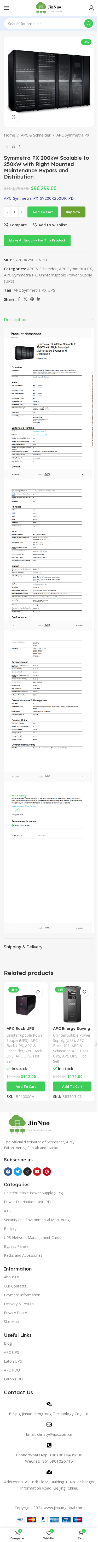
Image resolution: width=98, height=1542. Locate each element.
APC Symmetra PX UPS (34, 290)
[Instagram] (27, 1171)
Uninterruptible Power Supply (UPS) (25, 1038)
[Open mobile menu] (6, 8)
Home (9, 135)
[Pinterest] (47, 1171)
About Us (12, 1276)
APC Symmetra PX (72, 135)
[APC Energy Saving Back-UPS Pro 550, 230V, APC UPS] (72, 1004)
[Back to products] (13, 146)
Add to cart (43, 212)
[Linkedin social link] (39, 299)
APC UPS (23, 1056)
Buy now (73, 212)
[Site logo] (49, 7)
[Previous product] (7, 146)
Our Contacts (15, 1286)
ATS (7, 1210)
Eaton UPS (13, 1361)
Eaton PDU (13, 1378)
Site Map (11, 1321)
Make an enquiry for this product (37, 240)
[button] (26, 1086)
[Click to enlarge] (14, 117)
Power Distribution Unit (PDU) (29, 1201)
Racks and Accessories (23, 1255)
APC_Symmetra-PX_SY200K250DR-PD (39, 198)
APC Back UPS (22, 1043)
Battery (10, 1228)
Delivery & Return (19, 1303)
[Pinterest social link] (32, 299)
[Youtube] (37, 1171)
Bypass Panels (16, 1246)
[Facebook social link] (19, 299)
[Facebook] (8, 1171)
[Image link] (30, 1123)
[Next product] (19, 146)
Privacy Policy (15, 1312)
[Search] (88, 23)
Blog (8, 1343)
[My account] (91, 8)
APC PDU (12, 1370)
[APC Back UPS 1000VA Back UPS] (26, 1004)
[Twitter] (18, 1171)
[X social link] (25, 299)
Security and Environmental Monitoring (37, 1219)
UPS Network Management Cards (32, 1237)
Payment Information (22, 1294)
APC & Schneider (36, 135)
